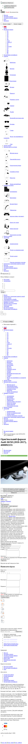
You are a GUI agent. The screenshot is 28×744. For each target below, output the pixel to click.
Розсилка (6, 679)
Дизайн (12, 112)
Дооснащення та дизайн (10, 299)
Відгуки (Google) (8, 666)
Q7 (7, 49)
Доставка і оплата (8, 16)
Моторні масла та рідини (10, 303)
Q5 (7, 48)
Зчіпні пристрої (14, 228)
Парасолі (12, 93)
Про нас (6, 15)
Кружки (12, 87)
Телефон (3, 547)
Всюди (5, 295)
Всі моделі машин (8, 307)
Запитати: (3, 556)
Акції (5, 661)
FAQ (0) (6, 453)
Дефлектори (13, 210)
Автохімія (6, 306)
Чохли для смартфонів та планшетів (16, 377)
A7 (7, 38)
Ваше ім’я (3, 570)
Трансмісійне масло (15, 159)
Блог (5, 19)
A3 (7, 32)
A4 (7, 33)
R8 (7, 52)
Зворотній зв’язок (8, 657)
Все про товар (7, 450)
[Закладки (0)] (1, 319)
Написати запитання (6, 544)
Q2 (7, 43)
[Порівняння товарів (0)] (1, 317)
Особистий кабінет (9, 674)
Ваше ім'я (3, 546)
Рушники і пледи (14, 99)
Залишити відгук (5, 597)
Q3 (7, 45)
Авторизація (7, 281)
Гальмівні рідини (14, 171)
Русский (11, 7)
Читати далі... (12, 516)
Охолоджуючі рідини (15, 165)
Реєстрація (6, 279)
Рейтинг (3, 571)
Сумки (11, 130)
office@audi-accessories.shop (11, 644)
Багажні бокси (14, 204)
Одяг (11, 144)
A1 (7, 31)
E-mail (2, 549)
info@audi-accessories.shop (10, 645)
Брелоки (12, 68)
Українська (13, 5)
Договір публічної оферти (11, 18)
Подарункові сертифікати (10, 309)
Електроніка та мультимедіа (11, 300)
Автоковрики (13, 191)
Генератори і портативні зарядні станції (14, 296)
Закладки (6, 677)
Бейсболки (13, 62)
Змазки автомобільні (15, 184)
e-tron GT (9, 42)
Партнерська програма (10, 660)
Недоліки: (3, 593)
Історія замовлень (8, 676)
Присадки (12, 178)
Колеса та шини (8, 305)
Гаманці (12, 105)
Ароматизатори (14, 243)
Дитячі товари (7, 297)
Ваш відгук (4, 579)
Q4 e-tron (9, 46)
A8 (7, 39)
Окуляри (12, 124)
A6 (7, 36)
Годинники (13, 75)
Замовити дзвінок (9, 647)
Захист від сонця (14, 222)
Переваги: (3, 586)
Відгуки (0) (7, 451)
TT (7, 53)
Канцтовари (13, 81)
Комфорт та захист (9, 302)
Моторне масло (14, 153)
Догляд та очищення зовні (17, 250)
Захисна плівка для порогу (17, 216)
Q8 (7, 50)
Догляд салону (14, 256)
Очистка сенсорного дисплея (17, 262)
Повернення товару (9, 680)
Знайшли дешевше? (6, 501)
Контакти (6, 20)
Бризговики (13, 197)
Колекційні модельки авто (17, 118)
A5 (7, 35)
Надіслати (3, 560)
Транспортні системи (15, 234)
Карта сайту (7, 658)
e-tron (8, 41)
